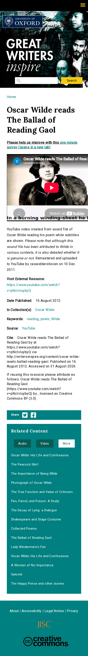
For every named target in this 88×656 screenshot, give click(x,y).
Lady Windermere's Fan (28, 547)
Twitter (25, 415)
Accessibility (32, 611)
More (66, 443)
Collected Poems (24, 528)
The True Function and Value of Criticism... (43, 492)
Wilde (55, 319)
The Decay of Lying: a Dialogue (34, 510)
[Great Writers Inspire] (23, 21)
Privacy (72, 611)
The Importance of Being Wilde (34, 473)
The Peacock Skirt (24, 464)
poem (45, 319)
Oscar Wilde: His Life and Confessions (40, 455)
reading (33, 319)
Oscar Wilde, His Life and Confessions (40, 556)
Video (44, 443)
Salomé (16, 574)
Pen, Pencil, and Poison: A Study (35, 501)
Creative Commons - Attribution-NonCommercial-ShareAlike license (45, 641)
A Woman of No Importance (32, 565)
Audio (22, 443)
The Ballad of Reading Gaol (31, 538)
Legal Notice (54, 611)
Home (11, 97)
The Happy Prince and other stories (37, 583)
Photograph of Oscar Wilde (31, 483)
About (14, 611)
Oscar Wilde (44, 310)
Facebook (33, 415)
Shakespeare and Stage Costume (36, 519)
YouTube (28, 328)
